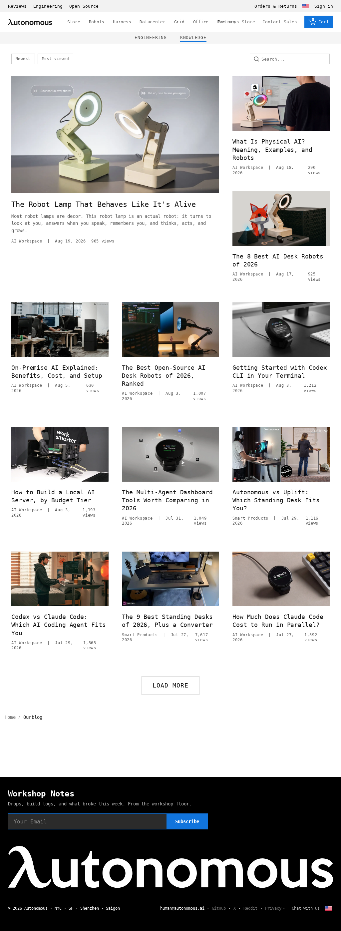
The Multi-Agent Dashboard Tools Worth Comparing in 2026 (167, 500)
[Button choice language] (305, 6)
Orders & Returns (275, 6)
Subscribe (187, 821)
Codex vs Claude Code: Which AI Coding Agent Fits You (58, 625)
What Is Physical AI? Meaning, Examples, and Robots (272, 149)
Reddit (250, 908)
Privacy (273, 908)
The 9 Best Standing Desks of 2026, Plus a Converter (167, 620)
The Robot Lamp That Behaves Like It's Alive (103, 204)
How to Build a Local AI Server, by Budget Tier (53, 496)
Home (10, 717)
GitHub (219, 908)
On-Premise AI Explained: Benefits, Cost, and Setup (56, 371)
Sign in (323, 6)
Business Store (236, 21)
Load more (171, 685)
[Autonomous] (30, 22)
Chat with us (306, 908)
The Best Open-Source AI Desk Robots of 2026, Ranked (163, 375)
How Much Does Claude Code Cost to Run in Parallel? (277, 620)
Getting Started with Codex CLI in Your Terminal (279, 371)
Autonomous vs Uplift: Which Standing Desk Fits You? (276, 500)
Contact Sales (279, 21)
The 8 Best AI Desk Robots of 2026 (277, 260)
